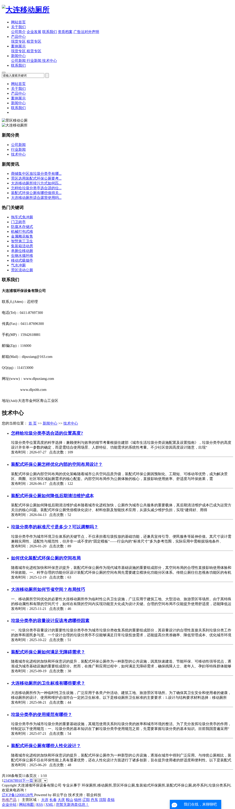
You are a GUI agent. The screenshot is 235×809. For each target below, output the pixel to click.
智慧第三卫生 (22, 241)
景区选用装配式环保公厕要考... (36, 178)
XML (49, 804)
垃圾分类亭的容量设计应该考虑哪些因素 (50, 620)
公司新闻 (19, 61)
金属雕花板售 (22, 236)
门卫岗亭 (18, 222)
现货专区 (18, 41)
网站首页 (18, 22)
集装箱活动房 (22, 246)
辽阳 (86, 800)
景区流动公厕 (22, 270)
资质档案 (65, 32)
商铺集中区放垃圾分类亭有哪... (36, 174)
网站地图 (27, 804)
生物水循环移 (22, 256)
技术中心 (49, 61)
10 (20, 780)
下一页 (27, 780)
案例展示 (18, 46)
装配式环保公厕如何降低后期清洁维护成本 (52, 495)
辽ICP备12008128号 (18, 795)
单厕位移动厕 (22, 251)
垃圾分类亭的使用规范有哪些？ (41, 714)
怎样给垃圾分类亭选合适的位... (36, 188)
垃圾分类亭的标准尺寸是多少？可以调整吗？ (54, 526)
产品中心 (18, 36)
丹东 (94, 800)
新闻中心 (18, 56)
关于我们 (18, 27)
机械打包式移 (22, 231)
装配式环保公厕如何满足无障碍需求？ (48, 652)
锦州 (77, 800)
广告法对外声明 (86, 32)
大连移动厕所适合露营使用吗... (36, 198)
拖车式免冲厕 (22, 217)
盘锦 (111, 800)
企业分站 (9, 804)
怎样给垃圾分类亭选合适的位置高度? (47, 433)
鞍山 (69, 800)
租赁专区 (34, 41)
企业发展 (34, 32)
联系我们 (49, 32)
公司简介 (18, 32)
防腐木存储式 (22, 227)
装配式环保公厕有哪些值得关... (36, 193)
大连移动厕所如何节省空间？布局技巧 (48, 589)
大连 (44, 800)
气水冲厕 (18, 265)
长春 (53, 800)
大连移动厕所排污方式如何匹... (36, 183)
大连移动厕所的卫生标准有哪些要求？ (48, 683)
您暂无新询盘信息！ (72, 804)
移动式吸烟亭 (22, 260)
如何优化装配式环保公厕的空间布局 (46, 558)
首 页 (32, 423)
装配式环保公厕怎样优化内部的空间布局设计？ (57, 464)
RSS (39, 804)
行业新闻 (34, 61)
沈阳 (102, 800)
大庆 (61, 800)
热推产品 (9, 800)
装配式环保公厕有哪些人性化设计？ (46, 745)
